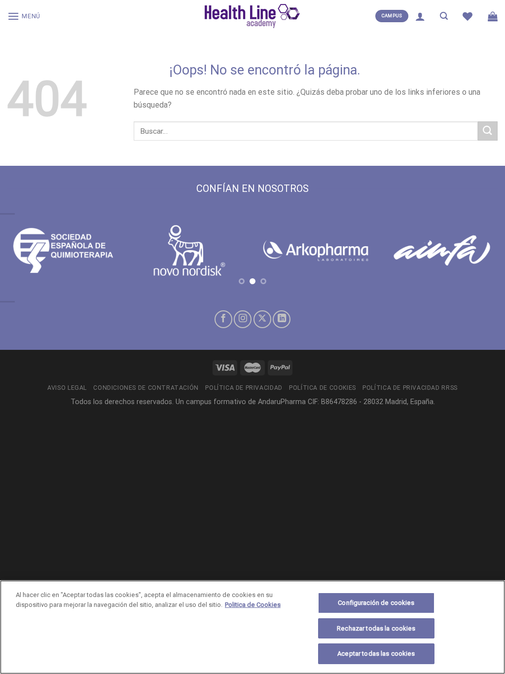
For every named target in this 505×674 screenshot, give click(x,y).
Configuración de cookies (376, 602)
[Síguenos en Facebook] (223, 319)
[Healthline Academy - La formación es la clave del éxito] (252, 16)
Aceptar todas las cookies (376, 653)
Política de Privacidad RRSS (410, 387)
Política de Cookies (322, 387)
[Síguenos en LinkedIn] (281, 319)
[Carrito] (493, 16)
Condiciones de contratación (146, 387)
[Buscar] (444, 16)
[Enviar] (488, 131)
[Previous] (23, 260)
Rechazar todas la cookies (376, 628)
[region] (252, 627)
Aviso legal (67, 387)
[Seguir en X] (262, 319)
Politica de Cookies (253, 604)
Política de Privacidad (243, 387)
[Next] (482, 260)
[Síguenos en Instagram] (243, 319)
